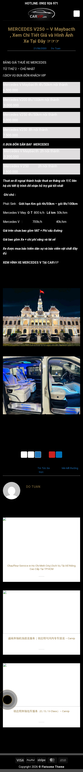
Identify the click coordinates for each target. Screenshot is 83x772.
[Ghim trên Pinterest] (52, 454)
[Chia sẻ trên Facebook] (31, 454)
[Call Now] (7, 700)
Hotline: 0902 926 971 (41, 3)
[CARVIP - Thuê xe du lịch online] (41, 13)
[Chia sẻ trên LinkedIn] (59, 454)
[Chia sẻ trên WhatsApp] (24, 454)
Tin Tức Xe (43, 468)
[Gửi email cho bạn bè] (45, 454)
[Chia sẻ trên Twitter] (38, 454)
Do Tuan (55, 48)
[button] (5, 13)
